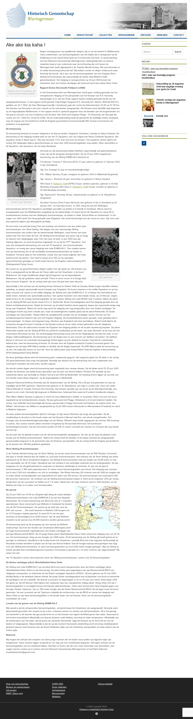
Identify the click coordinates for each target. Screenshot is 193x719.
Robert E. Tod (59, 183)
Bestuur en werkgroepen (18, 687)
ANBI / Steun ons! (14, 693)
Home (67, 35)
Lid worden (11, 690)
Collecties (105, 35)
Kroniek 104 (162, 116)
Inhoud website (105, 684)
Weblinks (162, 35)
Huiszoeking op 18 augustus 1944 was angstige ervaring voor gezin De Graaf (170, 86)
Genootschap (85, 35)
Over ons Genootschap (17, 684)
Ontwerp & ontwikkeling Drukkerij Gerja (96, 709)
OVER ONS (57, 684)
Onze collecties (59, 687)
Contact (179, 35)
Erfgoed (146, 35)
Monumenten (58, 693)
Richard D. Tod (80, 187)
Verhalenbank (126, 35)
